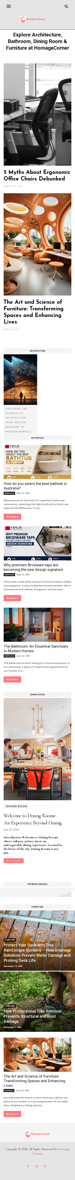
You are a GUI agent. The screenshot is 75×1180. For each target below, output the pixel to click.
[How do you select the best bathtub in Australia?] (37, 462)
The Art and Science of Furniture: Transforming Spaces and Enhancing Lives (34, 1081)
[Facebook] (28, 1166)
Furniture (10, 940)
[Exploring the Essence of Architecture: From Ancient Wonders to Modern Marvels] (20, 379)
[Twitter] (45, 1166)
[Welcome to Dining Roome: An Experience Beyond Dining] (37, 749)
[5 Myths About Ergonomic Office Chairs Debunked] (37, 114)
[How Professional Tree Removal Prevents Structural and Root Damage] (37, 1002)
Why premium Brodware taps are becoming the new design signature (33, 567)
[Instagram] (36, 1166)
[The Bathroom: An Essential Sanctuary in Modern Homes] (37, 625)
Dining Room (16, 806)
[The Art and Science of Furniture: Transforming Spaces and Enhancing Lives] (37, 244)
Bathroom (9, 493)
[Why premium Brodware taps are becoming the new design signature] (37, 543)
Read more (12, 516)
